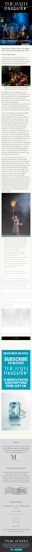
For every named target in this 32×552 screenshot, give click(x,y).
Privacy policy (18, 549)
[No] (30, 547)
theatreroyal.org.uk (7, 306)
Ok (12, 549)
